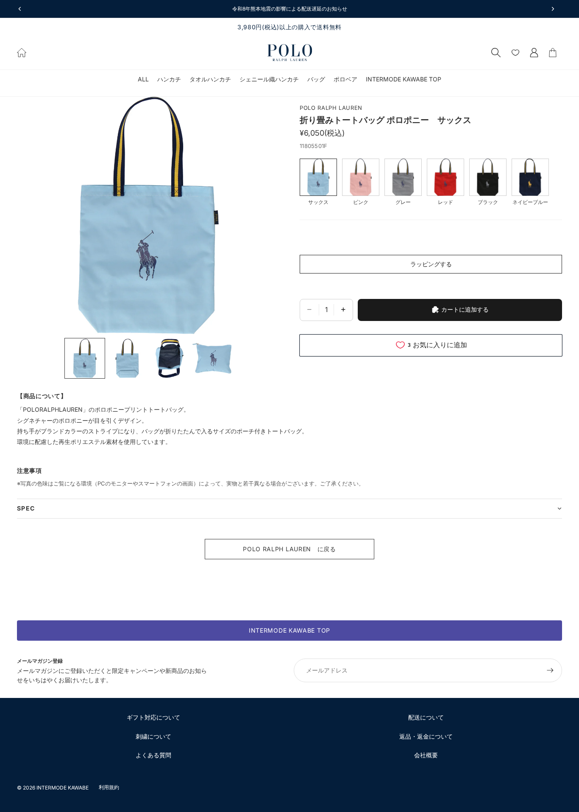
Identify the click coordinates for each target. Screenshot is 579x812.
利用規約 (109, 787)
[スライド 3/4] (169, 358)
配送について (426, 717)
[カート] (552, 52)
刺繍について (153, 736)
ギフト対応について (153, 717)
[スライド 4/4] (211, 358)
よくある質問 (153, 755)
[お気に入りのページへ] (515, 52)
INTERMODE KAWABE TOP (289, 630)
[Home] (21, 52)
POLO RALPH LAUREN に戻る (289, 548)
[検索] (496, 52)
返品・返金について (426, 736)
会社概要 (426, 755)
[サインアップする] (550, 670)
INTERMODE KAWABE (62, 787)
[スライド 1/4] (84, 358)
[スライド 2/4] (127, 358)
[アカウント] (534, 52)
